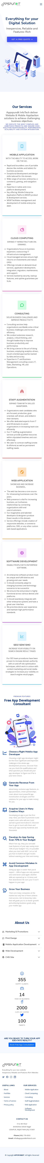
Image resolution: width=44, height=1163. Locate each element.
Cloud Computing (31, 1093)
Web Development (13, 951)
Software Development (30, 1109)
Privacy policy (9, 1105)
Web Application (31, 1105)
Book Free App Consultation (22, 1044)
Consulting (29, 1097)
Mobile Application (31, 1089)
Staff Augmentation (32, 1101)
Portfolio (7, 1093)
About (6, 1089)
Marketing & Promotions (16, 931)
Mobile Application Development (20, 944)
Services (7, 1097)
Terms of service (10, 1101)
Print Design (10, 938)
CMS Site (9, 957)
